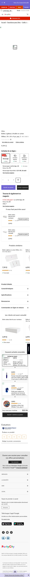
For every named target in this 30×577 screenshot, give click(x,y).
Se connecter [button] (15, 462)
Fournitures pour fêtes (14, 22)
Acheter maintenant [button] (23, 187)
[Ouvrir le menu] (2, 15)
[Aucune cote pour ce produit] (5, 139)
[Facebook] (3, 532)
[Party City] (26, 7)
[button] (10, 168)
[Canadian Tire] (4, 7)
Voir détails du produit (7, 142)
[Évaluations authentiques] (9, 428)
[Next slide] (28, 3)
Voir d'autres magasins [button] (8, 173)
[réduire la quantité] (13, 180)
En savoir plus (6, 519)
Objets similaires (20, 142)
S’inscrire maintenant (21, 467)
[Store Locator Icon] (1, 11)
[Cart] (27, 14)
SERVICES (4, 474)
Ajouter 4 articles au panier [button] (15, 414)
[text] (12, 271)
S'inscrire (5, 507)
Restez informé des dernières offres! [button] (14, 575)
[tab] (6, 158)
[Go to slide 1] (15, 47)
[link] (7, 139)
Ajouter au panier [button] (8, 187)
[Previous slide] (2, 3)
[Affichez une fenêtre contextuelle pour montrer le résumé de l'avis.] (23, 374)
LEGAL (3, 491)
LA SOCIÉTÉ (5, 480)
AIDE (3, 485)
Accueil (3, 22)
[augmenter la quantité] (2, 180)
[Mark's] (19, 7)
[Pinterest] (7, 532)
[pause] (4, 3)
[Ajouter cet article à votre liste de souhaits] (18, 180)
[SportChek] (12, 7)
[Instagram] (11, 532)
